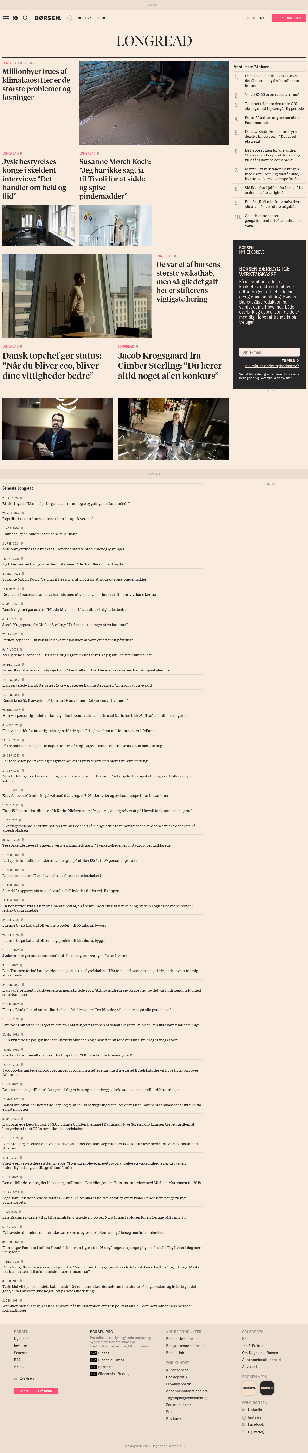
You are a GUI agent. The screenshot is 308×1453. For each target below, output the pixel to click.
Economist (103, 1367)
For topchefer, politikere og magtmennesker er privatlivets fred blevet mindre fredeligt (75, 760)
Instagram (255, 1417)
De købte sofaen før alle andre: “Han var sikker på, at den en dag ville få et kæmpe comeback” (272, 154)
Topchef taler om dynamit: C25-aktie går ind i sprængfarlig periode (274, 106)
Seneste (20, 1352)
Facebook (255, 1424)
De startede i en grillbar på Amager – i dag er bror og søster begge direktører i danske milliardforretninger (90, 1089)
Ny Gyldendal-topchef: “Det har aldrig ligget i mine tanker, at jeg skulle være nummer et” (77, 654)
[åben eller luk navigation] (6, 18)
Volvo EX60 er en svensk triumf (271, 94)
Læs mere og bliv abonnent (128, 1346)
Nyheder (21, 1338)
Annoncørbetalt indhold (261, 1359)
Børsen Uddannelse (182, 1338)
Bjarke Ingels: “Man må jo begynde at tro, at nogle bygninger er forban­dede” (66, 503)
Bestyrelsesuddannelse (185, 1345)
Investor (20, 1345)
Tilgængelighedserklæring (187, 1398)
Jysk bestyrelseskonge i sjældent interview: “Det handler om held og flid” (64, 563)
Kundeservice (177, 1370)
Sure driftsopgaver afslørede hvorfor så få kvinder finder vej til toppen (60, 890)
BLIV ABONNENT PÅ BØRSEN (36, 1391)
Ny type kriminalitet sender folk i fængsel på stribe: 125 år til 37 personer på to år (69, 860)
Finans (100, 1353)
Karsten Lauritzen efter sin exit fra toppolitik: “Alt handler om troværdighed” (67, 1054)
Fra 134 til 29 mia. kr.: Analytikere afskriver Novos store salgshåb (273, 204)
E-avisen (27, 1378)
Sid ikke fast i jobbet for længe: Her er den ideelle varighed (274, 190)
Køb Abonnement (289, 18)
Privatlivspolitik (178, 1384)
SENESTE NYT (84, 18)
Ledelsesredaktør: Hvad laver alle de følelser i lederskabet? (51, 875)
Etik (169, 1412)
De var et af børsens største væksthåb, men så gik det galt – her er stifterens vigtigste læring (79, 594)
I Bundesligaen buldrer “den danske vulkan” (39, 533)
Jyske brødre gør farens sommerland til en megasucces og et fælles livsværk (66, 955)
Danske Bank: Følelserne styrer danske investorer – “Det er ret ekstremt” (271, 136)
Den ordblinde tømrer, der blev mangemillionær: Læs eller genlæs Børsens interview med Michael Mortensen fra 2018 (101, 1182)
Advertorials (252, 1366)
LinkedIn (254, 1409)
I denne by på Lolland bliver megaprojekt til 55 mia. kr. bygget (54, 925)
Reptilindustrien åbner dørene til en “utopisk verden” (48, 518)
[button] (16, 18)
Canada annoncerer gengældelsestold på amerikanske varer (273, 220)
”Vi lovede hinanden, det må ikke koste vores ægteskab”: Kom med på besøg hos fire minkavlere (83, 1232)
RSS (17, 1359)
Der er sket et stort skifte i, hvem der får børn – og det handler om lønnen (272, 80)
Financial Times (107, 1360)
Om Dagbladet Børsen (260, 1352)
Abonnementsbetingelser (186, 1391)
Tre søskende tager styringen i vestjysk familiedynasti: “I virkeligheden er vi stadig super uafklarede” (87, 845)
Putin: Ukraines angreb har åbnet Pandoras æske (273, 120)
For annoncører (178, 1405)
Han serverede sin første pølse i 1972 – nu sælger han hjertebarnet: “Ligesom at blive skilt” (78, 685)
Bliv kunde (174, 1418)
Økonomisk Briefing (110, 1374)
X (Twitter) (255, 1432)
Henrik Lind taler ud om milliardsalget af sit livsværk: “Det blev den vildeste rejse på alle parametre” (86, 1009)
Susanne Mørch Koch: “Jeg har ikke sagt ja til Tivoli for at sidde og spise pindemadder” (75, 579)
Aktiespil (21, 1366)
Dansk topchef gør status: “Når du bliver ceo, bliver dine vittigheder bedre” (65, 609)
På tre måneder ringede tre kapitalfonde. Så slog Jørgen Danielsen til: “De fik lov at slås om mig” (83, 745)
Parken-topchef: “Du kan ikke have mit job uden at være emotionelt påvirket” (67, 639)
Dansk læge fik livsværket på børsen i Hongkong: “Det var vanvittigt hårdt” (65, 700)
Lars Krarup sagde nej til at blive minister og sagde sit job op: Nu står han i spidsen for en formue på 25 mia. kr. (94, 1217)
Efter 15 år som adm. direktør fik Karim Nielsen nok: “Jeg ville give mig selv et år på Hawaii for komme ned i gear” (97, 810)
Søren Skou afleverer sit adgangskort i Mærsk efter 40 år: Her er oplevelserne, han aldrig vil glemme (86, 669)
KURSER (102, 18)
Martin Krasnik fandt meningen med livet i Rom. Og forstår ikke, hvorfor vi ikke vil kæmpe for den (273, 173)
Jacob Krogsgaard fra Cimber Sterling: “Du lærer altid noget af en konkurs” (65, 624)
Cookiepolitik (176, 1377)
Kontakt (248, 1338)
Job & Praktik (252, 1345)
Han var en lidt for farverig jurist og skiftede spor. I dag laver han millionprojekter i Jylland (78, 730)
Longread (10, 63)
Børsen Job (175, 1352)
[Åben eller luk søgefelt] (25, 18)
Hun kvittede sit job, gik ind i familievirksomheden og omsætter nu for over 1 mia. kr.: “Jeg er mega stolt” (90, 1039)
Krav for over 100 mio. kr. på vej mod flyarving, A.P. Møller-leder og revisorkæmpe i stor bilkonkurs (85, 795)
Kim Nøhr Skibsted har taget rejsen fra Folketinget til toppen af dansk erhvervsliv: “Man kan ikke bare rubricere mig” (101, 1024)
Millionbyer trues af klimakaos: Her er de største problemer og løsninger (63, 548)
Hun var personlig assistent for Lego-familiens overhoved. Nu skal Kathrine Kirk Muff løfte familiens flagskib (94, 715)
